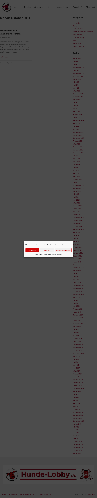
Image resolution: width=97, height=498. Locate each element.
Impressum (59, 254)
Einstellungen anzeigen (63, 250)
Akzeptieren (32, 250)
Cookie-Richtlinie (39, 254)
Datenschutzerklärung (50, 254)
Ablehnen (47, 250)
